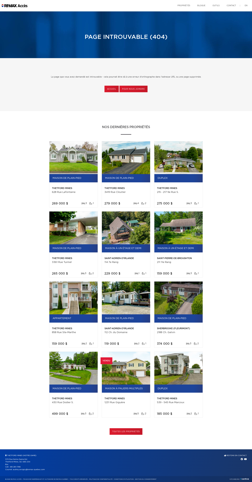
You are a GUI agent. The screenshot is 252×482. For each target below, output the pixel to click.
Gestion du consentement (145, 479)
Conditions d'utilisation (124, 479)
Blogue (201, 6)
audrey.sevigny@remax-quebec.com (29, 469)
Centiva (244, 479)
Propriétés (183, 6)
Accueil (111, 89)
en (246, 6)
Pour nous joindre (133, 89)
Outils (216, 6)
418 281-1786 (15, 467)
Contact (231, 6)
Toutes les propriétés (126, 432)
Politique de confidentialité (100, 479)
